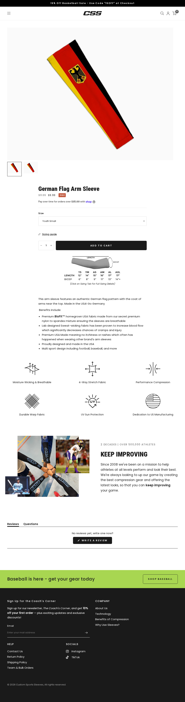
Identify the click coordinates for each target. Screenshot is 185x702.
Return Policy (15, 657)
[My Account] (168, 13)
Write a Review (95, 541)
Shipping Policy (17, 662)
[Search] (162, 13)
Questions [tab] (30, 525)
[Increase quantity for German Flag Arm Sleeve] (51, 245)
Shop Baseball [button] (160, 579)
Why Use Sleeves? (107, 625)
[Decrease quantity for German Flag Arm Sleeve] (41, 245)
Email (10, 626)
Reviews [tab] (13, 525)
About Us (101, 608)
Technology (103, 614)
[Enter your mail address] (86, 632)
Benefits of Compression (112, 619)
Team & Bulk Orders (20, 668)
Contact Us (15, 651)
